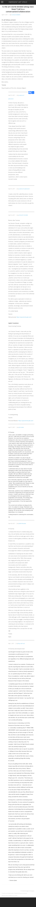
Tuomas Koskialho (15, 14)
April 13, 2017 (11, 95)
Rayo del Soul (21, 643)
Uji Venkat (21, 427)
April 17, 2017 (11, 427)
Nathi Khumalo (22, 523)
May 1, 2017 (11, 643)
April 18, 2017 (11, 523)
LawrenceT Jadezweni (24, 189)
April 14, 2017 (11, 215)
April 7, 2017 (5, 14)
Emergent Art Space (18, 2)
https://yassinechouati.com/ (23, 317)
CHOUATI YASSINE (23, 215)
